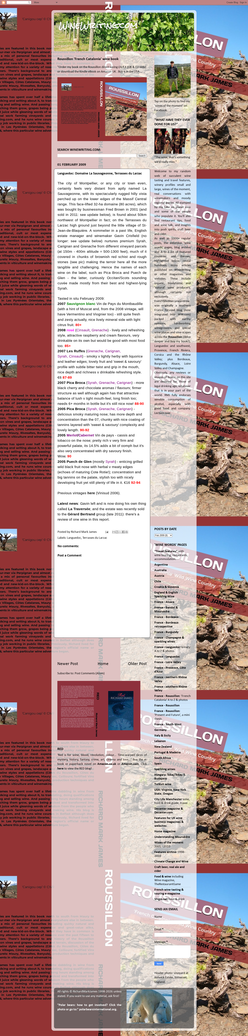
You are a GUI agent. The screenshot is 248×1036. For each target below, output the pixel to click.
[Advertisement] (102, 649)
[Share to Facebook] (123, 532)
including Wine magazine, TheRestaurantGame (168, 880)
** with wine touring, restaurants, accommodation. (171, 555)
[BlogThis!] (117, 532)
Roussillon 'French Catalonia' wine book (88, 59)
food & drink (169, 899)
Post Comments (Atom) (90, 673)
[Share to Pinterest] (126, 532)
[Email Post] (106, 532)
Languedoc (74, 538)
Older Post (137, 664)
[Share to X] (120, 532)
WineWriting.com (98, 25)
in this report (99, 519)
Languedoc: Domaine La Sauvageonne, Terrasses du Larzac (100, 173)
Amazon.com (130, 764)
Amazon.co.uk (106, 764)
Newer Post (67, 664)
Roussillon (175, 337)
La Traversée (79, 509)
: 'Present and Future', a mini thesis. (172, 715)
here (91, 493)
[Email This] (113, 532)
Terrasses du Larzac (94, 538)
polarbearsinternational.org (97, 1009)
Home (103, 664)
